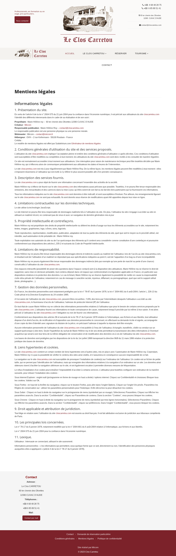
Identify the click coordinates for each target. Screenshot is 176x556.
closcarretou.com (151, 114)
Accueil (69, 53)
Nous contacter (22, 21)
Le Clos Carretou (93, 53)
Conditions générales (64, 539)
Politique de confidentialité (110, 539)
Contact (107, 65)
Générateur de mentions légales (86, 143)
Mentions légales (86, 539)
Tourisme (140, 53)
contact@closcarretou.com (71, 128)
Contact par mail (31, 518)
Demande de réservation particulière (94, 534)
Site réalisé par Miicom (88, 547)
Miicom (28, 125)
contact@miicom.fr (44, 134)
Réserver (121, 53)
